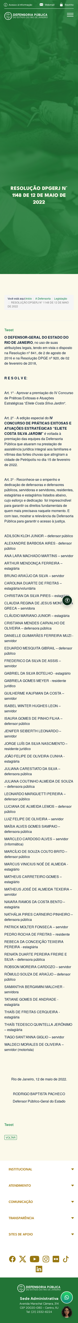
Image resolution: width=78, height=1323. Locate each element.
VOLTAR (11, 1137)
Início (29, 298)
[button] (67, 600)
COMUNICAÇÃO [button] (21, 1202)
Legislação (60, 298)
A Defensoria (43, 298)
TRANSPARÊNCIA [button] (21, 1218)
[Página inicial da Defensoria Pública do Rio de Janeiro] (26, 15)
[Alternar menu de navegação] (70, 15)
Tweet (8, 329)
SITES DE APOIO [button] (21, 1234)
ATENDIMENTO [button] (20, 1186)
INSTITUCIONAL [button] (20, 1169)
